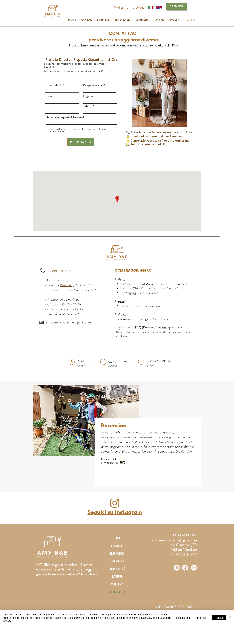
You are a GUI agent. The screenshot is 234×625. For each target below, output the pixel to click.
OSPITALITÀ (117, 569)
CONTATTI (117, 592)
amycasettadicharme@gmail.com (68, 322)
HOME (117, 538)
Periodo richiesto (53, 85)
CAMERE (117, 546)
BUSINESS (117, 553)
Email (48, 106)
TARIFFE (117, 576)
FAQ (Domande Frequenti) (152, 327)
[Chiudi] (230, 617)
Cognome (88, 96)
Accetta (219, 617)
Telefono (88, 106)
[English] (159, 7)
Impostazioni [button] (183, 617)
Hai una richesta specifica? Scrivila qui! (65, 117)
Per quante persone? (93, 85)
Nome (49, 96)
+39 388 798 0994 (58, 270)
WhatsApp (67, 285)
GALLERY (117, 584)
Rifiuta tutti (201, 617)
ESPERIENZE (117, 561)
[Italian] (151, 7)
